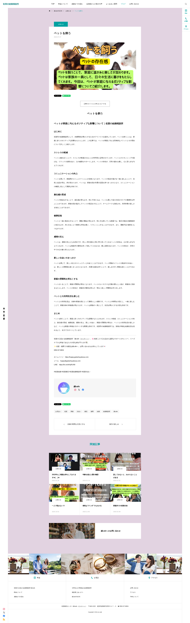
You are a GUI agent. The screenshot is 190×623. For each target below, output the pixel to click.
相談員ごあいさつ (77, 592)
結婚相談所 (106, 411)
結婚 (98, 411)
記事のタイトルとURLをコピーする (95, 104)
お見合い (58, 411)
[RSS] (4, 619)
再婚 (72, 411)
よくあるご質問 (111, 4)
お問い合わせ (134, 4)
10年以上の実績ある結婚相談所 (82, 588)
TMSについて (134, 596)
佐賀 (65, 411)
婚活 (86, 411)
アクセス (133, 592)
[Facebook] (83, 389)
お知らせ (61, 24)
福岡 (92, 411)
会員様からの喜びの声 (94, 4)
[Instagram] (75, 389)
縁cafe (116, 411)
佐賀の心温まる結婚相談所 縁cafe (24, 588)
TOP (53, 4)
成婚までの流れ (77, 4)
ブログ (123, 4)
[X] (79, 389)
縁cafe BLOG (76, 596)
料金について (63, 4)
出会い (79, 411)
